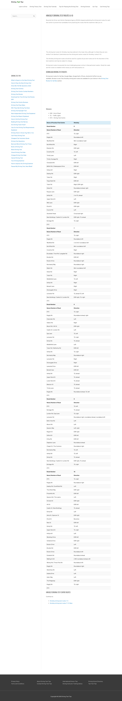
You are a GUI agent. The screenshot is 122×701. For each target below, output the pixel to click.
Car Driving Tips (105, 6)
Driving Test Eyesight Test (19, 110)
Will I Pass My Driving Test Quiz (20, 108)
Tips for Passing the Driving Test (68, 6)
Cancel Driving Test (17, 158)
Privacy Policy (15, 681)
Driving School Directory (95, 681)
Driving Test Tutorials (50, 6)
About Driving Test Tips (44, 681)
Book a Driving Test (17, 147)
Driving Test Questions (18, 141)
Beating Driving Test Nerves (19, 122)
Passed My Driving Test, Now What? (21, 166)
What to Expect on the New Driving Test (23, 80)
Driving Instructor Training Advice (72, 683)
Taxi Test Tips (92, 683)
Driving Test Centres (17, 88)
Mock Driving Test (16, 149)
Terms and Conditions (17, 683)
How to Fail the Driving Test (19, 119)
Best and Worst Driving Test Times (21, 144)
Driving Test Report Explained (20, 116)
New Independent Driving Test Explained (23, 113)
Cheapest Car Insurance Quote (20, 138)
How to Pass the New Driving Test (21, 83)
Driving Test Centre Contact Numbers (22, 91)
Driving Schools (85, 6)
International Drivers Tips (70, 681)
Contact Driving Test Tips (44, 683)
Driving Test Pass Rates (18, 105)
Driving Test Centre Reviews (19, 102)
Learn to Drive (23, 6)
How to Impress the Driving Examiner (22, 163)
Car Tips (95, 6)
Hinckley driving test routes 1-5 (59, 601)
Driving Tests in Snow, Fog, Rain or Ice (22, 133)
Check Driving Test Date (18, 152)
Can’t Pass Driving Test (18, 135)
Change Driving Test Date (18, 155)
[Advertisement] (23, 46)
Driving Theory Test (35, 6)
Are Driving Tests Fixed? (18, 124)
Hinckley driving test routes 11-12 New (61, 603)
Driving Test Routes (17, 94)
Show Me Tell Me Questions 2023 (21, 86)
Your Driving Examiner (17, 161)
